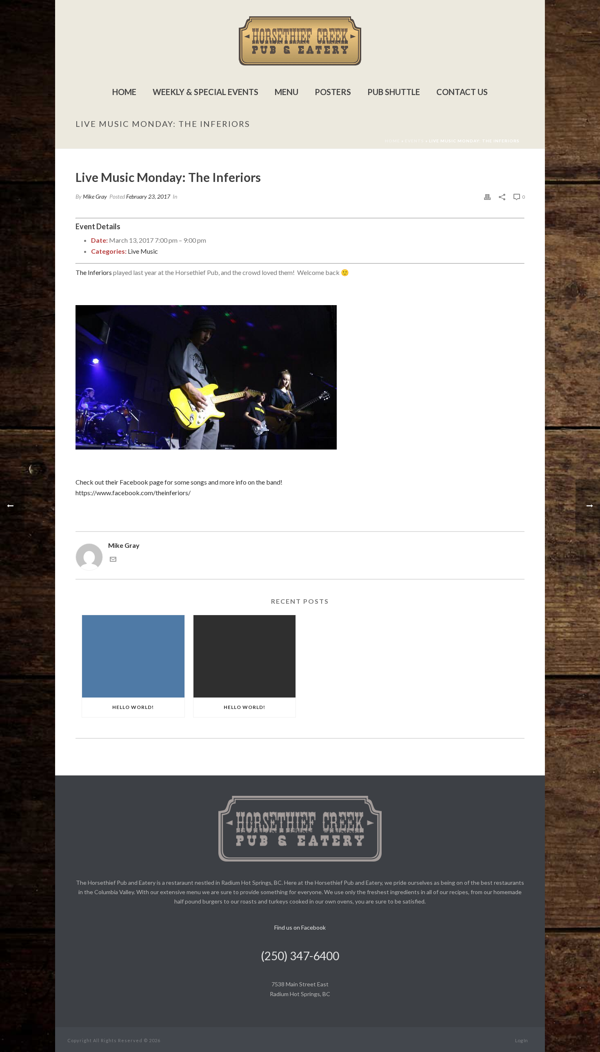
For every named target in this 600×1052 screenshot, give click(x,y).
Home (124, 92)
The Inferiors (94, 272)
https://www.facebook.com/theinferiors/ (133, 492)
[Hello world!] (133, 656)
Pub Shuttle (393, 92)
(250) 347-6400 (300, 956)
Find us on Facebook (300, 927)
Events (414, 140)
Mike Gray (95, 196)
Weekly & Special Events (205, 92)
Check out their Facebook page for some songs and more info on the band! (179, 482)
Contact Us (462, 92)
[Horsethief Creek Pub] (300, 41)
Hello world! (133, 707)
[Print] (487, 196)
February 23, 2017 (148, 196)
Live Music (143, 251)
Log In (521, 1040)
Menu (286, 92)
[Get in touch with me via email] (113, 560)
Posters (333, 92)
